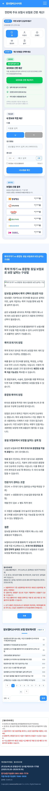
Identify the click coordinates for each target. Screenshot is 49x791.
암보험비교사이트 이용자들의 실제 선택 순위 (18, 672)
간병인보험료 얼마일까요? (12, 655)
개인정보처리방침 (6, 762)
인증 (39, 158)
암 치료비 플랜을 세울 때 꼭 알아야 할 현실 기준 (18, 676)
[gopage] (26, 691)
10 (21, 692)
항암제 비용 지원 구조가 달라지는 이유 (16, 664)
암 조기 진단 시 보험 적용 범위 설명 (15, 668)
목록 (24, 616)
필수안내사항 (18, 762)
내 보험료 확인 (24, 170)
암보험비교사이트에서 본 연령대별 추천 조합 (18, 659)
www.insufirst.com (16, 784)
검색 (43, 698)
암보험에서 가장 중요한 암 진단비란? (15, 645)
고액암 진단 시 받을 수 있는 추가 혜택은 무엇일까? (19, 680)
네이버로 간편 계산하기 (24, 80)
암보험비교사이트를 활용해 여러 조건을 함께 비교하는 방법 (21, 650)
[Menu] (45, 3)
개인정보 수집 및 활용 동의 (16, 163)
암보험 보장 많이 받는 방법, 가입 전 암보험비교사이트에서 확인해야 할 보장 (21, 640)
